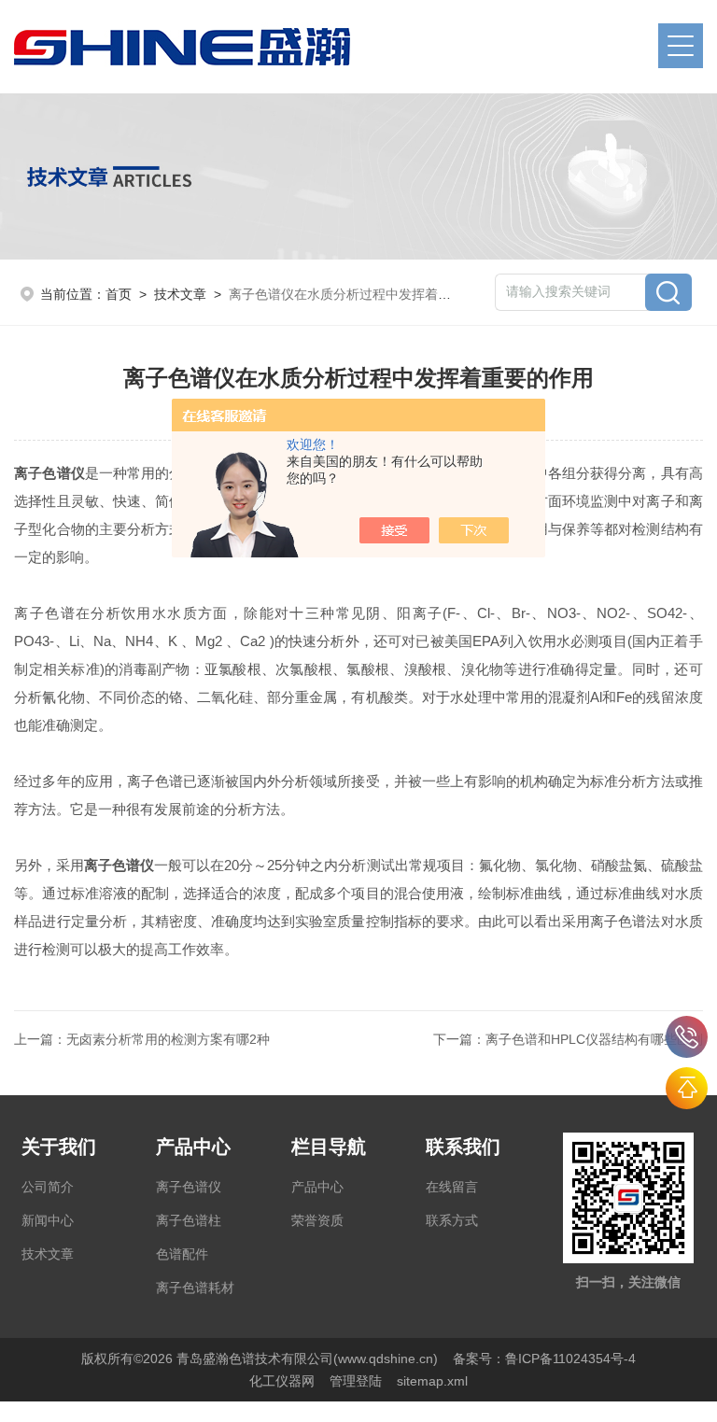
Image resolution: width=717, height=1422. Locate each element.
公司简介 (47, 1186)
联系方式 (452, 1220)
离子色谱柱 (188, 1220)
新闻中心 (47, 1220)
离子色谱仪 (188, 1186)
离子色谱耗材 (195, 1287)
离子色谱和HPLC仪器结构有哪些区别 (594, 1039)
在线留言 (452, 1186)
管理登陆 (356, 1380)
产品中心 (317, 1186)
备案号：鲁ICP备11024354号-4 (544, 1358)
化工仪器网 (282, 1380)
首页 (118, 294)
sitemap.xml (432, 1380)
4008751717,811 (687, 1037)
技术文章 (180, 294)
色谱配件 (182, 1253)
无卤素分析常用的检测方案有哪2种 (168, 1039)
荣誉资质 (317, 1220)
